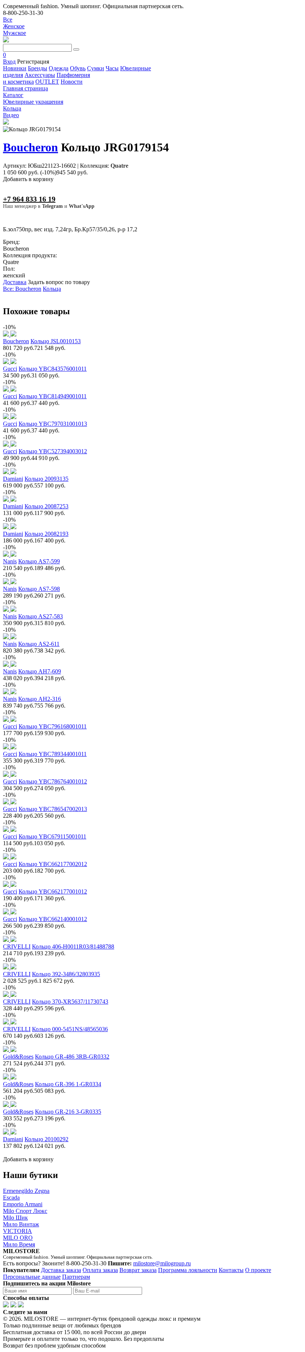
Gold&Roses (18, 1056)
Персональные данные (32, 1277)
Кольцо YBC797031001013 (53, 424)
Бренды (37, 68)
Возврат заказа (138, 1270)
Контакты (231, 1270)
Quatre (119, 165)
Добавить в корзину (28, 179)
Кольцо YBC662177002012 (53, 864)
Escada (11, 1197)
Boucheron (30, 147)
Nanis (10, 561)
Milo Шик (15, 1217)
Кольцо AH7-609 (39, 671)
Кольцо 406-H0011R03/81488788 (73, 946)
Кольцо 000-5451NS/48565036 (70, 1029)
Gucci (10, 369)
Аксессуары (40, 75)
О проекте (258, 1270)
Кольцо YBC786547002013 (53, 809)
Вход (9, 61)
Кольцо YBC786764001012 (53, 781)
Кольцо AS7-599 (39, 561)
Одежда (58, 68)
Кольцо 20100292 (46, 1139)
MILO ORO (18, 1237)
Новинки (14, 68)
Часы (112, 68)
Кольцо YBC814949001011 (53, 396)
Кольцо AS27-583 (40, 616)
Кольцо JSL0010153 (55, 341)
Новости (72, 81)
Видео (11, 115)
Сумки (95, 68)
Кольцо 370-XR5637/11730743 (70, 1001)
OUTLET (47, 81)
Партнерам (76, 1277)
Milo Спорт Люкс (25, 1211)
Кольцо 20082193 (46, 534)
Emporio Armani (22, 1204)
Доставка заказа (61, 1270)
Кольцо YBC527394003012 (53, 451)
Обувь (78, 68)
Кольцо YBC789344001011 (53, 754)
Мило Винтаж (21, 1224)
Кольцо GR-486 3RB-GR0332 (72, 1056)
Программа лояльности (187, 1270)
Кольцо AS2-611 (39, 644)
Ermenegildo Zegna (26, 1191)
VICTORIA (17, 1231)
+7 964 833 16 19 (29, 199)
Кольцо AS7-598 (39, 589)
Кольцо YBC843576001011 (53, 369)
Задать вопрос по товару (59, 282)
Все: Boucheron (22, 289)
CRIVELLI (16, 946)
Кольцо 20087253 (46, 506)
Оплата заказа (100, 1270)
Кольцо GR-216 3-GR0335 (68, 1111)
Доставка (14, 282)
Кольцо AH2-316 (39, 699)
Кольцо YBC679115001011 (52, 836)
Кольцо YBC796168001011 (53, 726)
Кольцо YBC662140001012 (53, 919)
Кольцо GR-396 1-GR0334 (68, 1084)
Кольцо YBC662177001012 (53, 891)
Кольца (52, 289)
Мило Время (19, 1244)
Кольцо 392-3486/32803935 (66, 974)
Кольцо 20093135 (46, 479)
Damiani (13, 479)
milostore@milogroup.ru (162, 1263)
